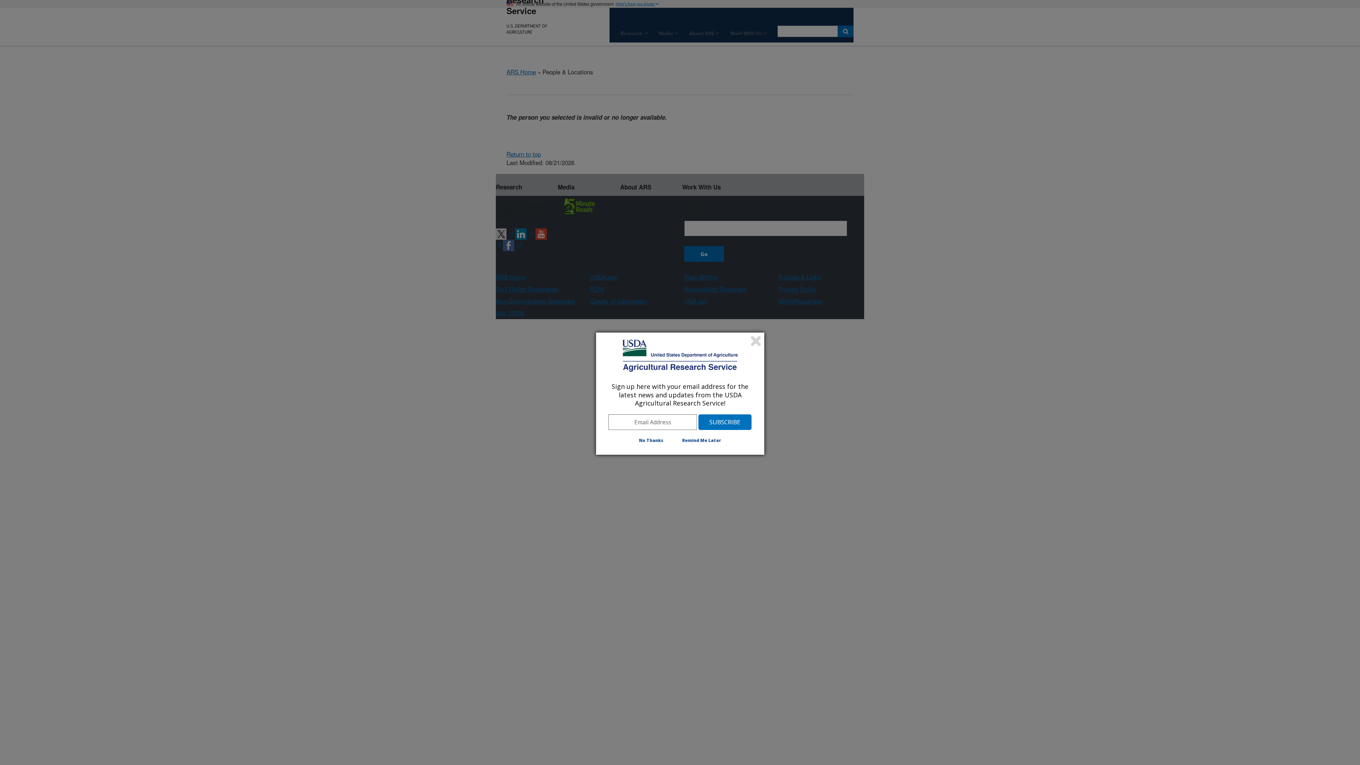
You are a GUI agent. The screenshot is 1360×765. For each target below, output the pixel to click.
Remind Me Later (701, 440)
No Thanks (651, 440)
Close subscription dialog (756, 341)
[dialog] (680, 393)
